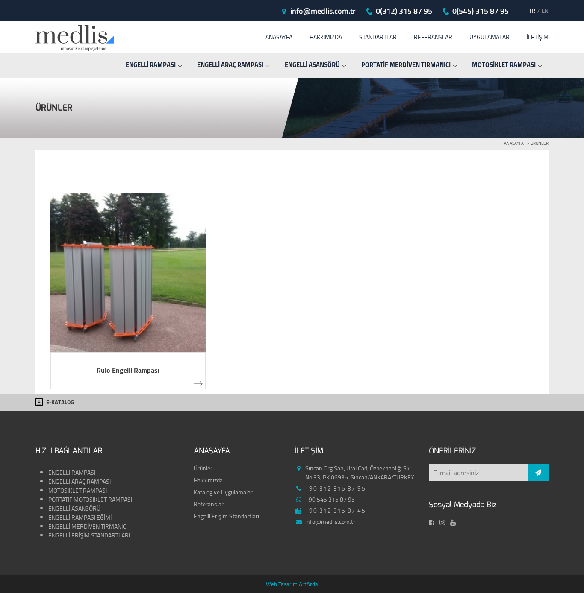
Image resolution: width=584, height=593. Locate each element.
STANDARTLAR (378, 37)
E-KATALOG (60, 402)
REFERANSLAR (433, 37)
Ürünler (203, 468)
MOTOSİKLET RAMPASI (504, 64)
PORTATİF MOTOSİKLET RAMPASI (90, 499)
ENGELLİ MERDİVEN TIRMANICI (87, 526)
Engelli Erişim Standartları (226, 516)
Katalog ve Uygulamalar (223, 492)
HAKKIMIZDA (326, 37)
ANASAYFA (278, 37)
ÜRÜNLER (540, 143)
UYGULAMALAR (489, 37)
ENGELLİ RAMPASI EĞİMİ (80, 517)
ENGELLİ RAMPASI (151, 64)
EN (545, 11)
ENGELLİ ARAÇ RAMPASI (230, 64)
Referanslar (209, 504)
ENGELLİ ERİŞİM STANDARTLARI (89, 535)
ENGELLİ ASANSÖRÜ (312, 64)
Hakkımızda (208, 480)
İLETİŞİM (538, 37)
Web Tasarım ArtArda (292, 584)
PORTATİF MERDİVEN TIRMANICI (406, 64)
